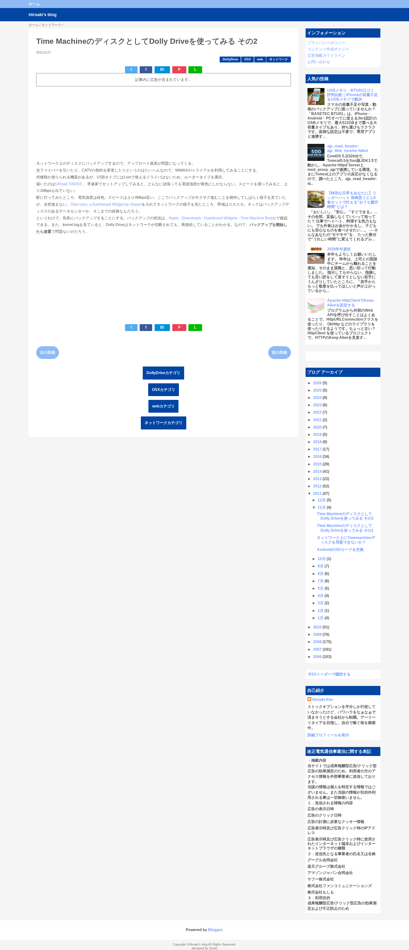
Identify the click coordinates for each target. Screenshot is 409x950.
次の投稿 (47, 352)
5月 (321, 588)
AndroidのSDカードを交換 (340, 550)
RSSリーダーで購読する (329, 674)
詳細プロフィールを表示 (328, 735)
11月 (322, 507)
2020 (318, 427)
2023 (318, 405)
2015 (318, 464)
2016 (318, 457)
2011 (318, 493)
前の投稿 (279, 352)
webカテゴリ (163, 406)
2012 (318, 486)
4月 (321, 596)
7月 (321, 581)
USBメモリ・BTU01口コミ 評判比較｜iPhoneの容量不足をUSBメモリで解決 (352, 94)
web (260, 59)
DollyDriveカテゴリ (163, 373)
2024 (318, 398)
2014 (318, 471)
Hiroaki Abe (322, 700)
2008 (318, 642)
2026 (318, 383)
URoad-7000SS (68, 184)
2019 (318, 435)
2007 (318, 649)
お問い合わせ (318, 62)
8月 (321, 574)
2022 (318, 412)
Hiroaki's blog (43, 14)
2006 (318, 657)
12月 (322, 500)
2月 (321, 611)
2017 (318, 449)
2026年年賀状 (339, 249)
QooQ (213, 948)
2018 (318, 442)
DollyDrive (230, 59)
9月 (321, 566)
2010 (318, 627)
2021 (318, 420)
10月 (322, 559)
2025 (318, 390)
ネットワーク (278, 59)
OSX (247, 59)
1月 (321, 618)
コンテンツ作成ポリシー (328, 49)
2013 (318, 479)
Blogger (215, 930)
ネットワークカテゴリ (163, 423)
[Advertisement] (163, 123)
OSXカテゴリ (163, 390)
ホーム (34, 4)
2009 (318, 634)
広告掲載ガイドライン (326, 55)
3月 (321, 603)
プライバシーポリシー (326, 43)
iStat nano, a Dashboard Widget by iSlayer (106, 204)
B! (162, 69)
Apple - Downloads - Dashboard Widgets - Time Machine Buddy (222, 218)
